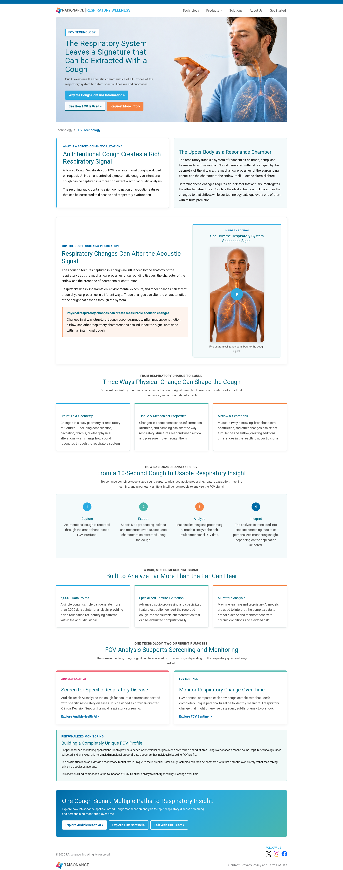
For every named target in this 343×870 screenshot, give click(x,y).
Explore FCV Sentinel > (195, 716)
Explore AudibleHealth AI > (80, 716)
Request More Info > (125, 106)
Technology (191, 10)
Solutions (236, 10)
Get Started (278, 10)
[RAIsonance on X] (269, 853)
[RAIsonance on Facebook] (284, 853)
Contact (234, 865)
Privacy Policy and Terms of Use (264, 865)
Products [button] (212, 10)
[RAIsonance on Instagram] (276, 853)
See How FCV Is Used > (85, 106)
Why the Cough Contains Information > (97, 95)
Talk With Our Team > (169, 825)
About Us (256, 10)
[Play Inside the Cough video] (237, 294)
